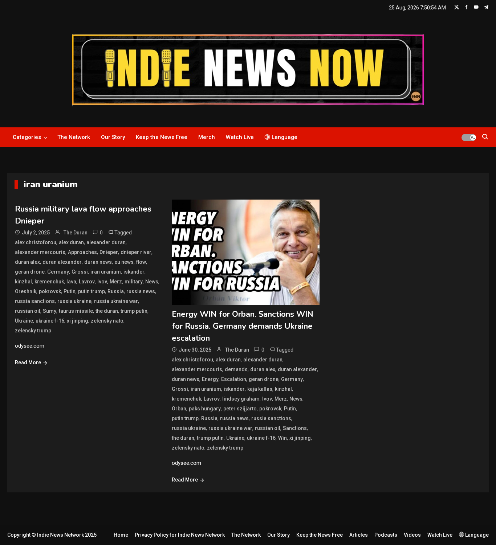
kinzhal (23, 281)
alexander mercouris (40, 252)
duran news (98, 262)
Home (121, 535)
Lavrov (87, 281)
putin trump (91, 291)
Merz (116, 281)
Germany (58, 272)
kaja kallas (259, 389)
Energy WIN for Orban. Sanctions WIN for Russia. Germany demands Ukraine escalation (242, 326)
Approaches (82, 252)
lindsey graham (241, 399)
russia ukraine (74, 301)
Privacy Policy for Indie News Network (180, 535)
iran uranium (105, 272)
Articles (358, 535)
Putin (70, 291)
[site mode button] (469, 137)
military (134, 281)
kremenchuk (49, 281)
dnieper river (136, 252)
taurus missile (76, 311)
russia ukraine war (116, 301)
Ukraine (24, 321)
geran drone (30, 272)
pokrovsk (50, 291)
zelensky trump (33, 330)
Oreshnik (25, 291)
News (151, 281)
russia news (140, 291)
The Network (73, 137)
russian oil (27, 311)
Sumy (49, 311)
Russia (115, 291)
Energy (210, 379)
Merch (206, 137)
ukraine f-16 (50, 321)
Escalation (233, 379)
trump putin (134, 311)
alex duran (71, 242)
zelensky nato (107, 321)
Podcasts (385, 535)
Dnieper (108, 252)
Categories (27, 137)
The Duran (76, 232)
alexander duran (106, 242)
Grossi (80, 272)
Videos (412, 535)
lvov (102, 281)
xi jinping (77, 321)
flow (141, 262)
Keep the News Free (161, 137)
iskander (134, 272)
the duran (106, 311)
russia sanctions (35, 301)
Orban (179, 408)
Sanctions (295, 428)
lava (71, 281)
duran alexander (62, 262)
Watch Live (240, 137)
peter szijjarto (240, 408)
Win (282, 438)
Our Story (113, 137)
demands (236, 369)
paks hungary (205, 408)
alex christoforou (35, 242)
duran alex (27, 262)
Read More (28, 362)
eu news (124, 262)
